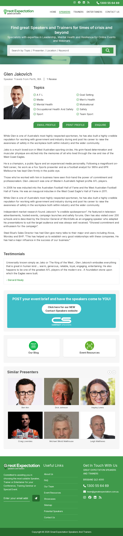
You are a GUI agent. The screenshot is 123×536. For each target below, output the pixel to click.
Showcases (50, 499)
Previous (109, 372)
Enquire (100, 124)
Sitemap (48, 505)
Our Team (49, 486)
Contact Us (112, 12)
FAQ (46, 480)
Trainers (78, 12)
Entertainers (94, 12)
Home (53, 12)
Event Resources (52, 492)
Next (114, 372)
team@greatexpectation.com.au (103, 491)
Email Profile (46, 124)
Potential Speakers (53, 511)
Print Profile (75, 124)
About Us (48, 474)
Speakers (64, 12)
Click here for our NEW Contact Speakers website (61, 309)
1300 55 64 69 (109, 3)
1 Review (52, 79)
